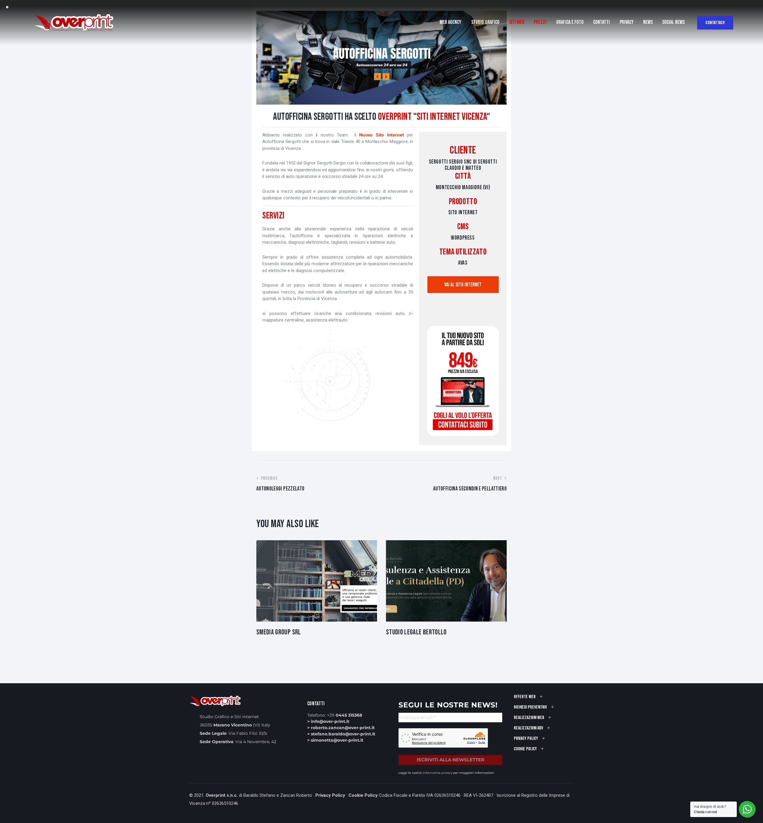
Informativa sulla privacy (363, 475)
